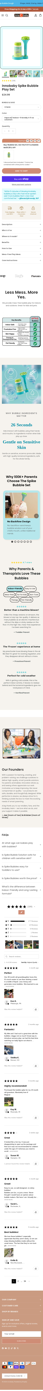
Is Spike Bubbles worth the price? (19, 878)
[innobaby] (21, 15)
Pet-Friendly (26, 600)
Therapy (14, 600)
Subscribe (21, 1341)
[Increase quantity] (13, 131)
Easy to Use (30, 588)
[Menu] (2, 15)
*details (35, 9)
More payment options (21, 184)
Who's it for (7, 230)
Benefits (5, 242)
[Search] (8, 15)
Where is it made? (9, 236)
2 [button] (18, 1281)
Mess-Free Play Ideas (11, 254)
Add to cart (21, 171)
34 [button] (25, 1281)
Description (7, 224)
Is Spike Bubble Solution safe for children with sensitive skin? (19, 856)
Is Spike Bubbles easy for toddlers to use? (15, 868)
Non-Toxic (34, 594)
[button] (34, 906)
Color (4, 113)
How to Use (7, 248)
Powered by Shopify (20, 1382)
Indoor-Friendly (15, 588)
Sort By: (24, 962)
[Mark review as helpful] (36, 1009)
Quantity (6, 126)
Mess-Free (9, 594)
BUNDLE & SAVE (8, 102)
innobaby (10, 1382)
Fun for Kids (22, 594)
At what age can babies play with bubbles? (17, 844)
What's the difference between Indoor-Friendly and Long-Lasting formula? (19, 890)
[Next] (36, 516)
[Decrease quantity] (4, 131)
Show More (10, 986)
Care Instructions (9, 260)
